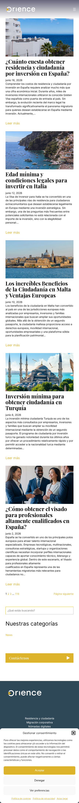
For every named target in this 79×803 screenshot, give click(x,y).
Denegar (39, 780)
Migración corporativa (39, 722)
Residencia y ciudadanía (39, 718)
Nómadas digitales (39, 726)
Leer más (13, 123)
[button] (73, 733)
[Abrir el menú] (74, 9)
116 (17, 593)
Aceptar (39, 770)
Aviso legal (62, 798)
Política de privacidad (44, 798)
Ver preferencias (39, 790)
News (9, 634)
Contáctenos (19, 658)
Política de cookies (21, 798)
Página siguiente (63, 593)
